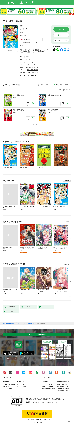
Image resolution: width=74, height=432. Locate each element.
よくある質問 (20, 384)
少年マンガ (30, 62)
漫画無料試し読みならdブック (9, 323)
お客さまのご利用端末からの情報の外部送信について (63, 389)
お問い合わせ (6, 386)
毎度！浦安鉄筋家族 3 (19, 110)
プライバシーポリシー (47, 384)
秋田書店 (28, 59)
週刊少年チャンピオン (31, 67)
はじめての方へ (6, 381)
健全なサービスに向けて (63, 384)
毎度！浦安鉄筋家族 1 (19, 95)
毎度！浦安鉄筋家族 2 (54, 95)
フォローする (26, 29)
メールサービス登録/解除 (9, 384)
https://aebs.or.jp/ (31, 404)
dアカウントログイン (8, 388)
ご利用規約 (45, 381)
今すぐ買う (62, 29)
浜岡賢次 (22, 29)
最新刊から (67, 90)
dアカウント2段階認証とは (49, 386)
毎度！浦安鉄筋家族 (32, 70)
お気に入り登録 (43, 85)
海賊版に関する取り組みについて (48, 389)
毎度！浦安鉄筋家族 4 (54, 110)
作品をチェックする (62, 40)
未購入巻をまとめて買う (63, 85)
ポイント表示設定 (21, 386)
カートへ (62, 35)
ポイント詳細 (36, 39)
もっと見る (66, 180)
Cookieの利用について (62, 386)
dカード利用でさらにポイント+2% (28, 42)
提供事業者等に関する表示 (63, 381)
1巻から (60, 90)
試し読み (11, 50)
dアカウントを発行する (30, 419)
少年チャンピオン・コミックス (35, 64)
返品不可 (22, 45)
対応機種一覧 (20, 381)
